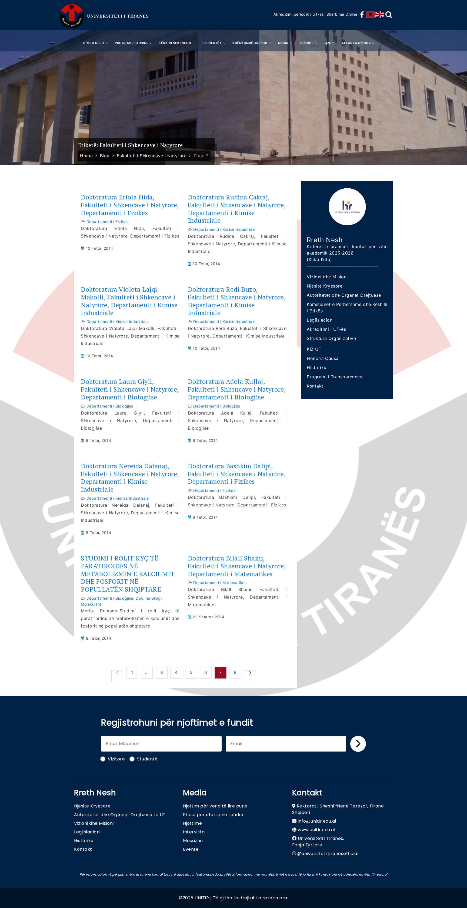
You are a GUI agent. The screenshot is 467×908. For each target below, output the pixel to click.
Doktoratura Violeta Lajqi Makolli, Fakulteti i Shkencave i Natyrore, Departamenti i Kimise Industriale (129, 300)
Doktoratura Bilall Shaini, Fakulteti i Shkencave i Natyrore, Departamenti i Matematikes (237, 565)
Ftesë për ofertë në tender (213, 815)
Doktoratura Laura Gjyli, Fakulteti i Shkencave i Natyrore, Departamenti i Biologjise (130, 389)
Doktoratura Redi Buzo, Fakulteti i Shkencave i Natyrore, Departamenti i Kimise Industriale (237, 300)
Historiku (316, 367)
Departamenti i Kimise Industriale (224, 229)
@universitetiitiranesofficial (328, 853)
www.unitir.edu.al (316, 830)
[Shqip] (370, 14)
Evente (191, 849)
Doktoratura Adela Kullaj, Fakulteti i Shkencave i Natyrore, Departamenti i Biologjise (237, 389)
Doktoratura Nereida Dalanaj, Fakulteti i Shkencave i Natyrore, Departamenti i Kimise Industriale (130, 477)
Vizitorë (116, 759)
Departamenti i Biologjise (110, 406)
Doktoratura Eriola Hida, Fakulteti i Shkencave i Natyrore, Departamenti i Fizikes (130, 204)
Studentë (147, 759)
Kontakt (315, 386)
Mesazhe (193, 840)
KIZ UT (314, 349)
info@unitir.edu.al (317, 821)
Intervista (194, 832)
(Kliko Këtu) (319, 259)
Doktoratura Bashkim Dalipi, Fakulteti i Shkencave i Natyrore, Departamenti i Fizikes (237, 473)
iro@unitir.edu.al (373, 874)
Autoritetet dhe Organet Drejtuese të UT (120, 815)
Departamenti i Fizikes (107, 221)
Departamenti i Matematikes (219, 582)
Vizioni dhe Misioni (327, 276)
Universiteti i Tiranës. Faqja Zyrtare (318, 841)
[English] (380, 14)
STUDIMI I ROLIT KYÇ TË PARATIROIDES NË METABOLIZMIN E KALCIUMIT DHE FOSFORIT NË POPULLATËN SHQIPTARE (128, 573)
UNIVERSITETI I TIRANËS (118, 16)
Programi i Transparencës (334, 376)
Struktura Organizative (331, 338)
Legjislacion (319, 320)
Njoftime (192, 823)
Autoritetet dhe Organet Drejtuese (344, 295)
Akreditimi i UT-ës (326, 329)
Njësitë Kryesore (324, 286)
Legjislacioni (87, 832)
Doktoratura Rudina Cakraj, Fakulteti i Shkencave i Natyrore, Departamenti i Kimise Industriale (237, 208)
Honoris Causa (323, 358)
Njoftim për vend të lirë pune (215, 806)
